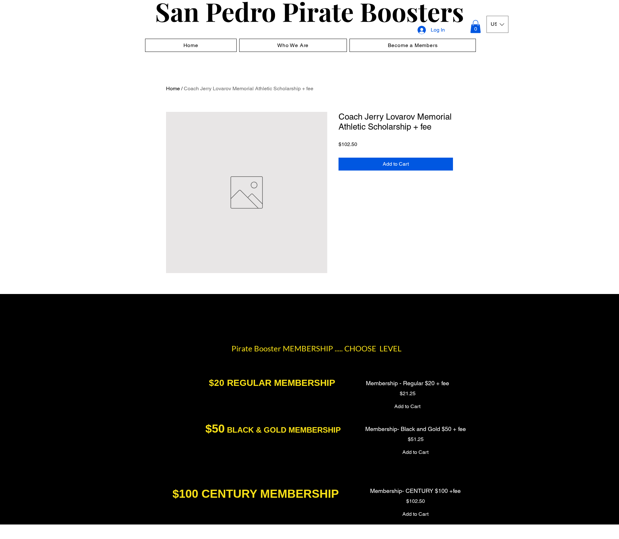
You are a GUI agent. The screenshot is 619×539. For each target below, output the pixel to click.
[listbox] (497, 24)
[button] (475, 26)
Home (173, 88)
